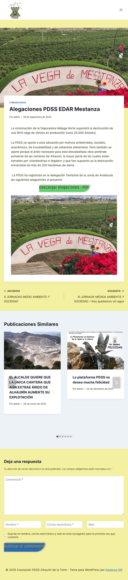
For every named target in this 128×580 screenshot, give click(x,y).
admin (17, 117)
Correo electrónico (60, 524)
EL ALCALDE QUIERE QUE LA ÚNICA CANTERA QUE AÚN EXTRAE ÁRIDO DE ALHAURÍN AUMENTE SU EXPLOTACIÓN (30, 387)
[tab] (57, 436)
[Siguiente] (116, 382)
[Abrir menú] (121, 9)
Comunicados (17, 102)
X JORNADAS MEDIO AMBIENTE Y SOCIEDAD (27, 296)
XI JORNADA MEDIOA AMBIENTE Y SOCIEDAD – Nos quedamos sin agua (99, 296)
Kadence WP (114, 570)
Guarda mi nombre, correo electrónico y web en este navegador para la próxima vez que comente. (61, 535)
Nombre (12, 524)
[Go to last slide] (12, 382)
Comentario (14, 479)
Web (91, 524)
